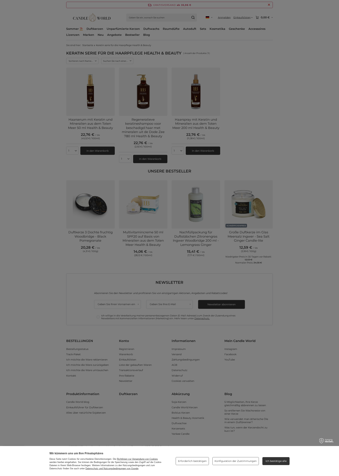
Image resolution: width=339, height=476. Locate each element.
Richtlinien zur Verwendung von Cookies (137, 459)
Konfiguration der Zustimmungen (236, 461)
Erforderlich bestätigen (192, 461)
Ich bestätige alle (276, 461)
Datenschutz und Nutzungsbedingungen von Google (111, 468)
